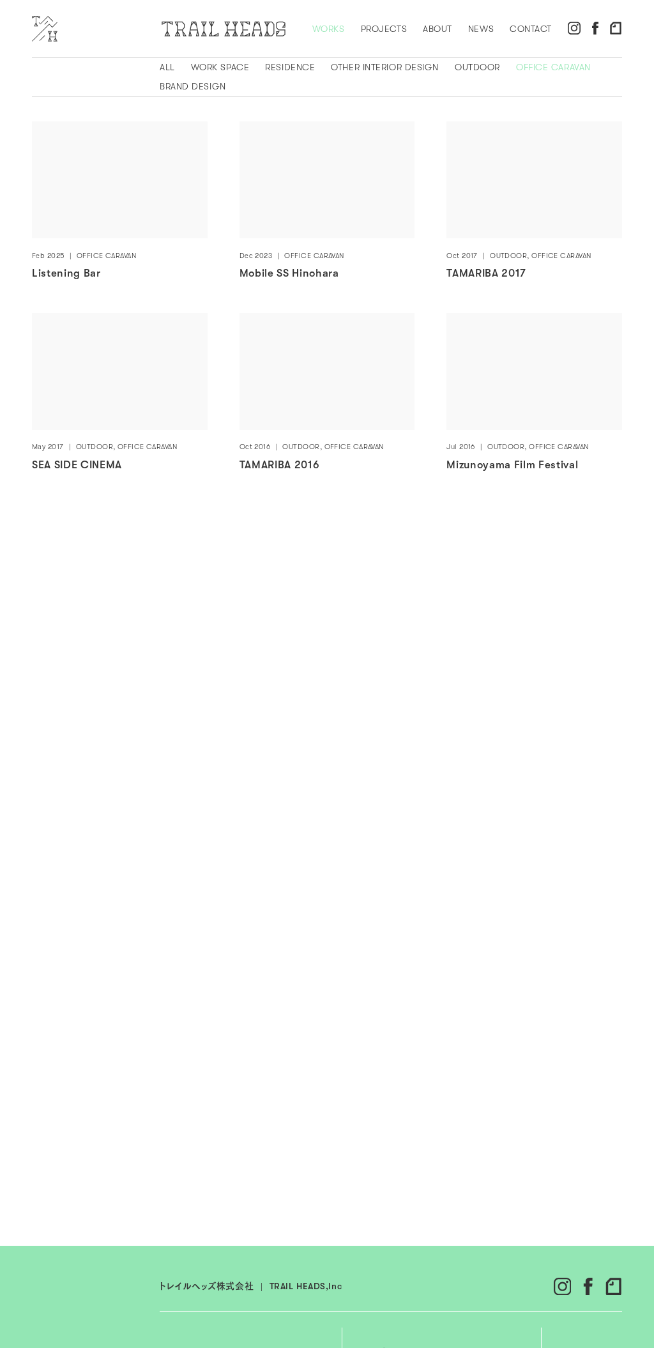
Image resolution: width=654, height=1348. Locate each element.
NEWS (481, 29)
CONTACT (531, 29)
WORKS (328, 29)
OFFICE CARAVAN (553, 67)
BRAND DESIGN (193, 86)
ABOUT (437, 29)
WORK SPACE (220, 67)
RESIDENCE (290, 67)
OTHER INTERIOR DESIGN (385, 67)
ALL (167, 67)
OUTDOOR (477, 67)
